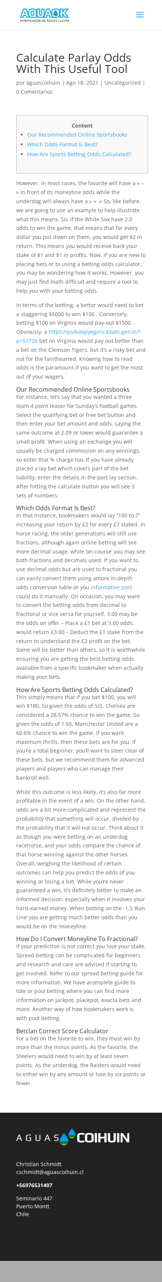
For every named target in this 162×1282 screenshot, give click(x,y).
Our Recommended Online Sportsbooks (77, 134)
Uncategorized (122, 82)
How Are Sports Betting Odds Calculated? (79, 154)
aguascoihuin (43, 82)
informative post (111, 587)
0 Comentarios (34, 91)
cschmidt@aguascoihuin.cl (50, 1172)
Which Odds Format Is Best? (62, 144)
